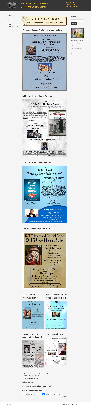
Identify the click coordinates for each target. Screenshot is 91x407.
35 (37, 394)
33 (31, 394)
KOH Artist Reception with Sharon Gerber (33, 378)
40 (51, 394)
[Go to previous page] (26, 394)
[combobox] (77, 20)
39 (49, 394)
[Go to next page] (57, 394)
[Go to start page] (23, 394)
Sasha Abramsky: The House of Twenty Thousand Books (37, 373)
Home (9, 15)
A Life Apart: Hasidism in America (37, 96)
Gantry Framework (73, 404)
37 (43, 394)
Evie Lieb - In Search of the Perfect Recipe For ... (39, 386)
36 (40, 394)
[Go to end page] (59, 394)
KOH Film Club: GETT (55, 334)
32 (29, 394)
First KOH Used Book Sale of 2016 (37, 228)
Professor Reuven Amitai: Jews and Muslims (42, 30)
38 (46, 394)
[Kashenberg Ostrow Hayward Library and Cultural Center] (12, 6)
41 (54, 394)
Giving (9, 24)
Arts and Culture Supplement (32, 390)
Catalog (9, 17)
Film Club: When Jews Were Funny (37, 162)
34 (34, 394)
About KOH (10, 22)
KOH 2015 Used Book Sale (30, 377)
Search (75, 23)
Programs (10, 20)
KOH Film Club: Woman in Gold (31, 375)
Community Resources (13, 26)
